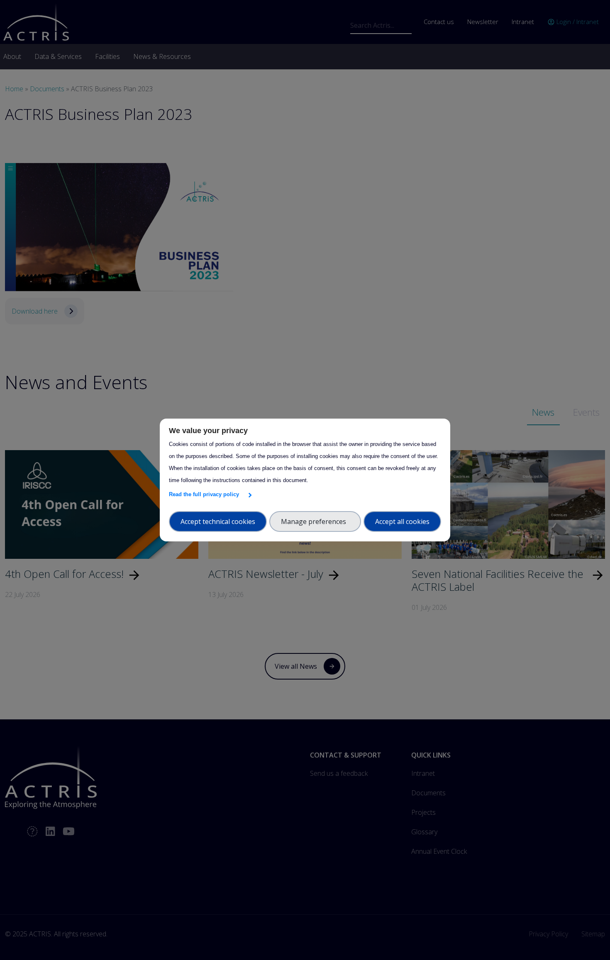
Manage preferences (315, 521)
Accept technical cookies (218, 521)
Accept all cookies (402, 521)
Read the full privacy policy (205, 494)
